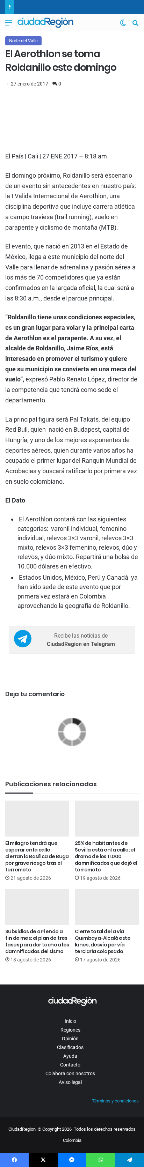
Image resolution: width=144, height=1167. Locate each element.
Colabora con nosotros (70, 1073)
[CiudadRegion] (45, 22)
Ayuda (70, 1056)
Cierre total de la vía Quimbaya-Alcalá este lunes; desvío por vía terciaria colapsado (102, 941)
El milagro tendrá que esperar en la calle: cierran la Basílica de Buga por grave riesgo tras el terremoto (37, 856)
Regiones (70, 1030)
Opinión (70, 1038)
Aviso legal (70, 1082)
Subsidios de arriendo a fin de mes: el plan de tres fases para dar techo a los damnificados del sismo (37, 941)
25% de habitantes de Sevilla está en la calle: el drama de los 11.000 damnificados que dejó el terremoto (106, 856)
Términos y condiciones (115, 1100)
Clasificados (70, 1047)
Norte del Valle (23, 40)
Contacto (70, 1065)
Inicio (70, 1021)
